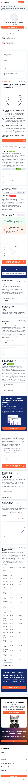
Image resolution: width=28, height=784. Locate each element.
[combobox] (15, 273)
